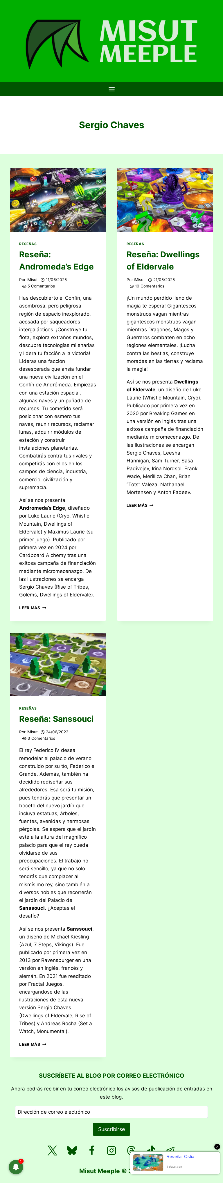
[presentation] (58, 200)
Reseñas (28, 244)
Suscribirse (111, 1129)
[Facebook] (92, 1150)
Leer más (32, 607)
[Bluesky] (72, 1150)
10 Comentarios (149, 286)
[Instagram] (111, 1150)
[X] (52, 1150)
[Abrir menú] (111, 89)
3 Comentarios (41, 738)
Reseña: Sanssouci (56, 719)
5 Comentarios (41, 286)
